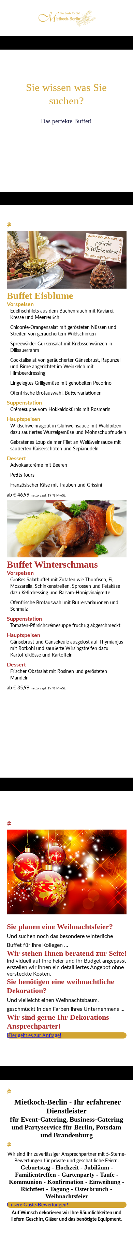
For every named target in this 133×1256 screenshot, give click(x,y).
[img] (67, 18)
